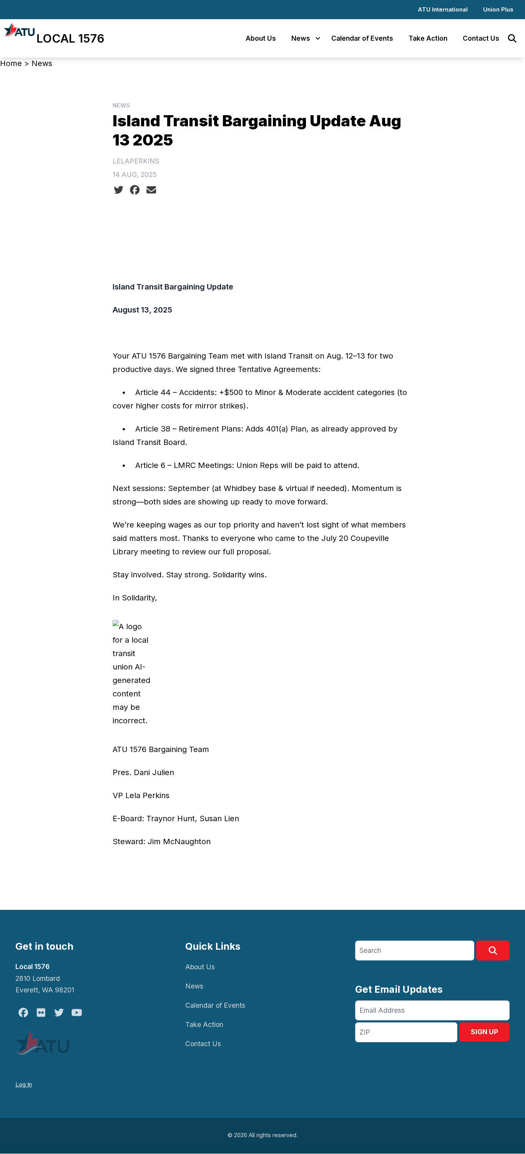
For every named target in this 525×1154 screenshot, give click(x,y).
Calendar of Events (362, 38)
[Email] (151, 190)
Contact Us (481, 38)
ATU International (443, 9)
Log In (23, 1084)
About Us (261, 38)
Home (11, 63)
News (300, 38)
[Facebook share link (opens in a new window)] (135, 190)
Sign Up (484, 1032)
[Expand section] (318, 38)
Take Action (428, 38)
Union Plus (498, 9)
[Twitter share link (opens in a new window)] (119, 190)
